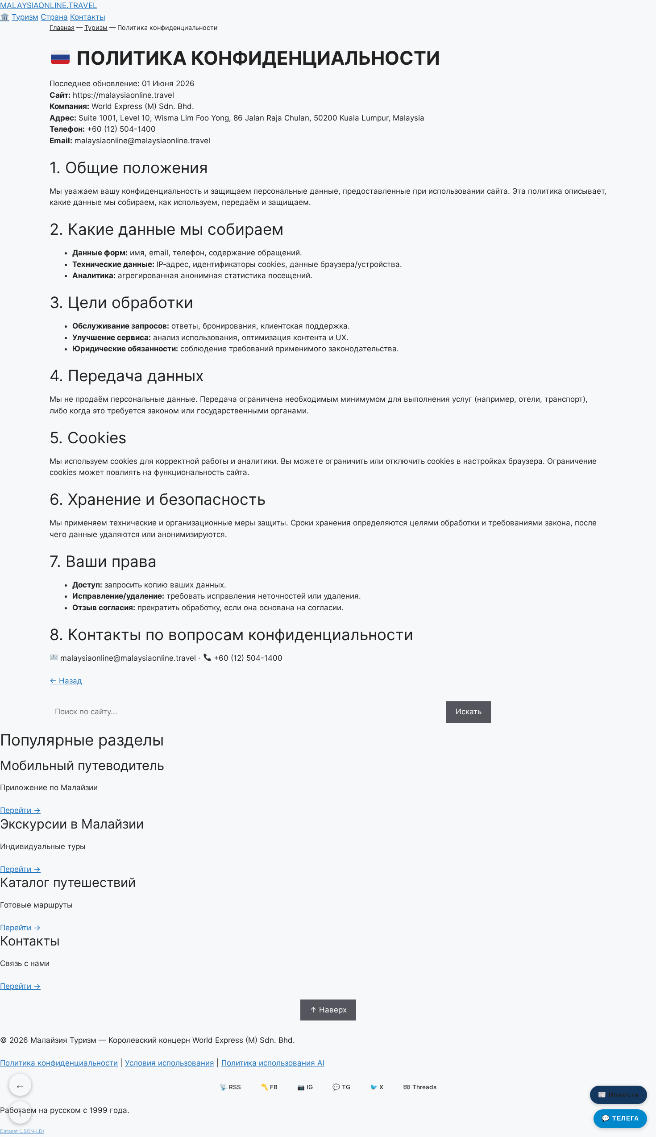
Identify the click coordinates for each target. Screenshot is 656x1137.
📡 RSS (230, 1087)
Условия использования (169, 1062)
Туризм (25, 16)
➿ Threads (419, 1087)
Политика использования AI (272, 1062)
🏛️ (4, 16)
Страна (54, 16)
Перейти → (20, 810)
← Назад (66, 680)
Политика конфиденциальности (59, 1062)
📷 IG (305, 1087)
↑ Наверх (328, 1009)
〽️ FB (269, 1087)
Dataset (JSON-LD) (22, 1131)
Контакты (87, 16)
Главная (62, 27)
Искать (469, 711)
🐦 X (376, 1087)
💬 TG (341, 1087)
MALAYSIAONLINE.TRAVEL (48, 5)
